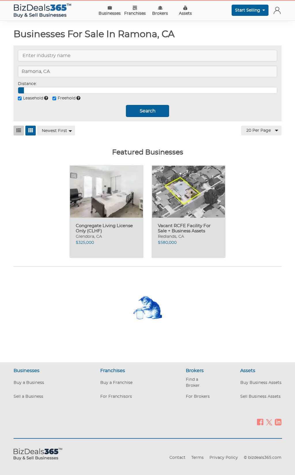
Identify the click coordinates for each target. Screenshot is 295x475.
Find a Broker (193, 383)
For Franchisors (116, 397)
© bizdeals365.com (262, 458)
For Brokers (198, 397)
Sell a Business (28, 397)
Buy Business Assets (260, 383)
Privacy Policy (223, 458)
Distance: (27, 84)
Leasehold (33, 98)
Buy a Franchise (116, 383)
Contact (177, 458)
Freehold (66, 98)
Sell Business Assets (260, 397)
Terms (197, 458)
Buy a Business (29, 383)
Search (148, 111)
